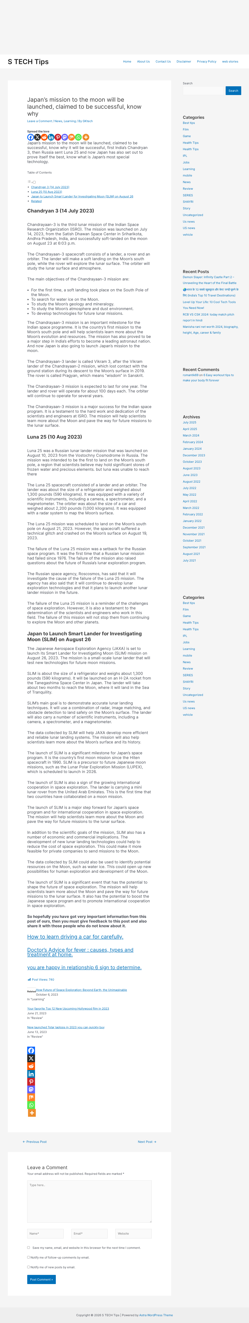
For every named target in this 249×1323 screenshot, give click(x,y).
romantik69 (190, 375)
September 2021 (194, 547)
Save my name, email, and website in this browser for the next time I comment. (86, 1248)
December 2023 (194, 455)
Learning (70, 121)
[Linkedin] (51, 137)
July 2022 (189, 488)
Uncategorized (193, 215)
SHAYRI (188, 202)
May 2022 (189, 494)
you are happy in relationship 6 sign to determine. (84, 967)
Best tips (189, 123)
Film (186, 129)
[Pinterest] (57, 137)
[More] (86, 137)
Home (127, 61)
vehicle (188, 234)
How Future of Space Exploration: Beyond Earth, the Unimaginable (81, 990)
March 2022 (191, 508)
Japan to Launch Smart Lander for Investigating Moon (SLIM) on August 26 (82, 196)
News (58, 121)
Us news (189, 221)
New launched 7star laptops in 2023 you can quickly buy (65, 1027)
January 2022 (192, 521)
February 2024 (193, 442)
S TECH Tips (28, 61)
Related (36, 201)
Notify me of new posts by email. (53, 1267)
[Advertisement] (116, 27)
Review (188, 188)
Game (187, 136)
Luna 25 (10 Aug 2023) (46, 192)
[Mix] (71, 137)
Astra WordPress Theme (156, 1315)
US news (189, 228)
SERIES (188, 195)
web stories (230, 61)
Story (186, 208)
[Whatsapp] (78, 137)
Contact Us (163, 61)
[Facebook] (30, 137)
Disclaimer (184, 61)
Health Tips (191, 143)
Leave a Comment (39, 121)
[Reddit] (44, 137)
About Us (143, 61)
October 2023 (192, 462)
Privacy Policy (206, 61)
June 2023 (190, 475)
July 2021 (189, 560)
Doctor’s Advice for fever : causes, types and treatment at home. (80, 952)
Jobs (186, 162)
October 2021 (192, 540)
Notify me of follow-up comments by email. (60, 1257)
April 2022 (190, 501)
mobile (187, 175)
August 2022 (191, 481)
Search (188, 83)
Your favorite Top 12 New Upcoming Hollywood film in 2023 (68, 1008)
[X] (37, 137)
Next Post (147, 1142)
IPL (185, 156)
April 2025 (190, 429)
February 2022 (193, 514)
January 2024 (192, 448)
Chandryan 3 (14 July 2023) (50, 187)
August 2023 (192, 468)
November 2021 (194, 534)
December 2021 (194, 527)
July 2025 (189, 422)
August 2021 (191, 554)
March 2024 (191, 435)
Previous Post (35, 1142)
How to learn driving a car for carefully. (75, 936)
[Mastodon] (64, 137)
